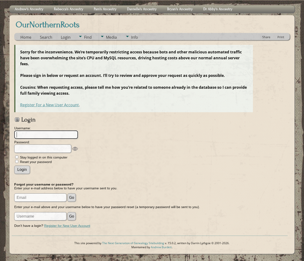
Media (111, 37)
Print (280, 37)
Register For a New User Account (49, 104)
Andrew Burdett (161, 247)
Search (46, 37)
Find (88, 37)
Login (66, 37)
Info (134, 37)
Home (25, 37)
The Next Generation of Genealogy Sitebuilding (133, 243)
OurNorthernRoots (48, 24)
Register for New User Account (67, 226)
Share (266, 37)
